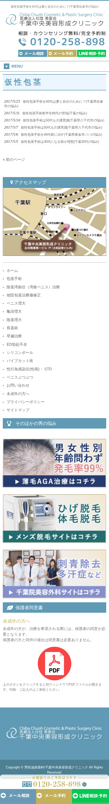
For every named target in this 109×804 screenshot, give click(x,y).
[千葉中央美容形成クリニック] (54, 23)
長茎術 (12, 328)
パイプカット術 (20, 361)
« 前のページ (14, 159)
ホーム (12, 271)
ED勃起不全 (17, 344)
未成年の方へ (18, 394)
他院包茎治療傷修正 (24, 295)
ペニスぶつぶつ (20, 377)
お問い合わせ (18, 385)
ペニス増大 (16, 303)
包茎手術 (14, 279)
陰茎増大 (14, 320)
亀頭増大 (14, 311)
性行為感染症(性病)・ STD (29, 369)
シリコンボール (20, 353)
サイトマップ (18, 410)
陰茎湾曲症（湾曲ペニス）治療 (33, 287)
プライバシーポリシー (26, 402)
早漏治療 (14, 336)
